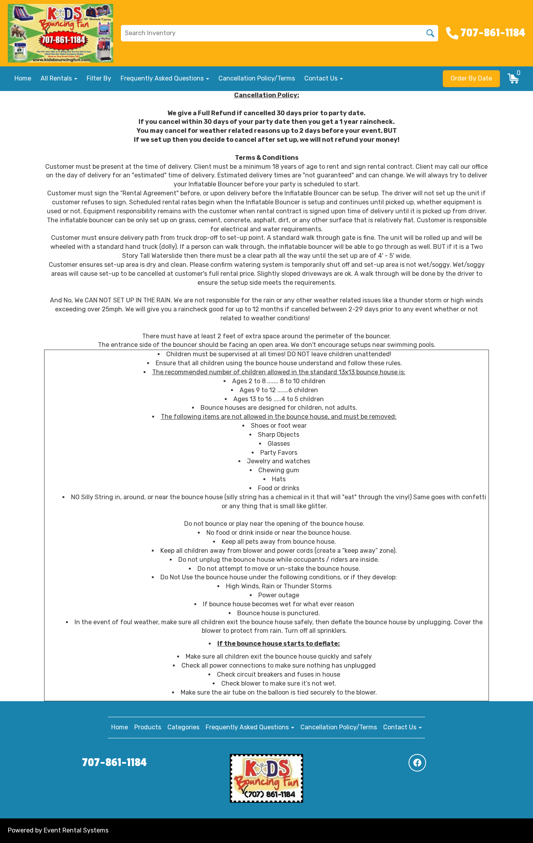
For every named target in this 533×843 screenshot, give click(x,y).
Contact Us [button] (321, 78)
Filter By (99, 78)
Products (147, 727)
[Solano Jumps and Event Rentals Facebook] (417, 763)
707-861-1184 (114, 762)
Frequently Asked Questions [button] (163, 78)
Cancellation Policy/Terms (257, 78)
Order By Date (471, 78)
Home (22, 78)
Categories (183, 727)
